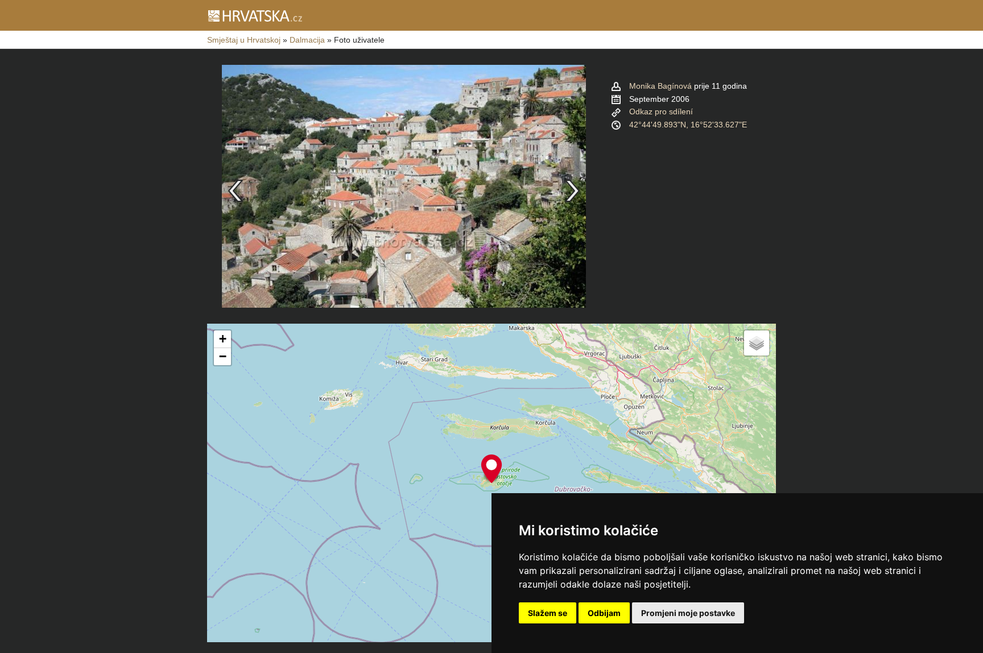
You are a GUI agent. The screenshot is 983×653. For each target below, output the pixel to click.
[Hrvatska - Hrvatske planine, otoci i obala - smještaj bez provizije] (254, 15)
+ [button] (222, 339)
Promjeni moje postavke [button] (688, 613)
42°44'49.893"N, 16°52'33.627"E (688, 124)
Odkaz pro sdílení (661, 111)
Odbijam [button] (604, 613)
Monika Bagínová (660, 85)
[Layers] (756, 343)
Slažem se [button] (547, 613)
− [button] (222, 356)
